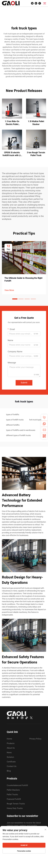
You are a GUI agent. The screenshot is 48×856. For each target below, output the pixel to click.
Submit (24, 382)
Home (9, 739)
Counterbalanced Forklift (17, 785)
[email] (44, 430)
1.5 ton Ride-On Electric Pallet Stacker (12, 123)
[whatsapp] (44, 424)
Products (10, 743)
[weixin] (44, 436)
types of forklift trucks (15, 420)
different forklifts (12, 425)
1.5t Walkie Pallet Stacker (36, 122)
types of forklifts (12, 414)
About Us (11, 748)
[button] (14, 298)
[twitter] (31, 718)
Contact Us (11, 766)
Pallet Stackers (13, 790)
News (9, 752)
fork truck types (35, 420)
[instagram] (22, 718)
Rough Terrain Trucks (16, 804)
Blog (9, 771)
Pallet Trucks (12, 794)
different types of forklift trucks (18, 435)
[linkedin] (36, 3)
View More (9, 290)
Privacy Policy (35, 739)
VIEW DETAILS (12, 108)
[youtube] (32, 3)
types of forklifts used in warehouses (20, 430)
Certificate (11, 762)
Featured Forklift (14, 799)
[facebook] (39, 3)
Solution (10, 757)
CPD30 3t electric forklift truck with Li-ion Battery (12, 154)
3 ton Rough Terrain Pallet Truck (36, 154)
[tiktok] (26, 718)
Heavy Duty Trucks (15, 808)
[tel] (44, 418)
